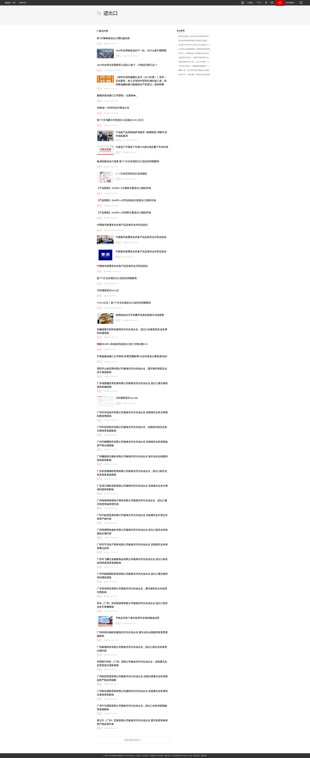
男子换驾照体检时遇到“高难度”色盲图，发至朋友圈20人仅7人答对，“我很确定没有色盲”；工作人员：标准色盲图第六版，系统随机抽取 (195, 40)
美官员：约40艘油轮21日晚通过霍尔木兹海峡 (195, 53)
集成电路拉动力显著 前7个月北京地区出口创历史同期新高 (128, 161)
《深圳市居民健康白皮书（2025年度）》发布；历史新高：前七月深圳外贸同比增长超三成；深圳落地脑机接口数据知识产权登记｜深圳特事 (141, 81)
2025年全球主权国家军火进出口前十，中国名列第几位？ (127, 65)
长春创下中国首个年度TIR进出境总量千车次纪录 (142, 147)
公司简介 (139, 755)
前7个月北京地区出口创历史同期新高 (117, 278)
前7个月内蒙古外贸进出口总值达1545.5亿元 (120, 120)
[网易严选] (259, 2)
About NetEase (130, 755)
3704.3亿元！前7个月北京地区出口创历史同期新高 (124, 302)
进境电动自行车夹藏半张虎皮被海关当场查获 (140, 315)
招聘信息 (153, 755)
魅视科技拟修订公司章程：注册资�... (117, 95)
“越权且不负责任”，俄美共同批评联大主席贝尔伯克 (195, 57)
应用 (14, 3)
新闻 (99, 44)
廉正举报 (197, 755)
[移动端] (243, 2)
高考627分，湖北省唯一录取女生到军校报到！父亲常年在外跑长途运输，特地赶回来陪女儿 (195, 74)
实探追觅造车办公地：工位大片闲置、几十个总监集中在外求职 (195, 62)
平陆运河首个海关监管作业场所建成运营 (137, 618)
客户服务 (160, 755)
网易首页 (8, 3)
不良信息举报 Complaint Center (182, 755)
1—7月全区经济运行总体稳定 (131, 173)
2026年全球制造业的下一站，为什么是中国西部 (141, 50)
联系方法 (146, 755)
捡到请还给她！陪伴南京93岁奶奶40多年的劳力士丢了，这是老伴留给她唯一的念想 (195, 36)
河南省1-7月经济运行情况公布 (113, 107)
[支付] (266, 2)
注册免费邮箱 (289, 3)
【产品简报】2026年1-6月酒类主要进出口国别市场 (124, 188)
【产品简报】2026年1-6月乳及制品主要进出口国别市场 (126, 200)
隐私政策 (167, 755)
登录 (279, 3)
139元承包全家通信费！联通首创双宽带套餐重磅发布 (195, 49)
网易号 (118, 56)
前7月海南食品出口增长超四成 (113, 38)
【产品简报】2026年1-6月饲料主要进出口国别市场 (124, 212)
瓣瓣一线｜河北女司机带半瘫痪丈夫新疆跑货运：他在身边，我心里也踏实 (195, 70)
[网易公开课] (250, 2)
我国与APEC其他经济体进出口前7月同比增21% (122, 344)
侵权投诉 (204, 755)
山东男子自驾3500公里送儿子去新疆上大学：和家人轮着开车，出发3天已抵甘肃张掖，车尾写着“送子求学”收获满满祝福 (195, 45)
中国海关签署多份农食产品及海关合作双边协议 (122, 224)
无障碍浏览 (22, 3)
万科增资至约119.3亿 (108, 290)
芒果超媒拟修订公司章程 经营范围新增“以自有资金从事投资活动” (132, 356)
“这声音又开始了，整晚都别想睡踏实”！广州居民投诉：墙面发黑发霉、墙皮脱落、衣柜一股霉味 (195, 66)
